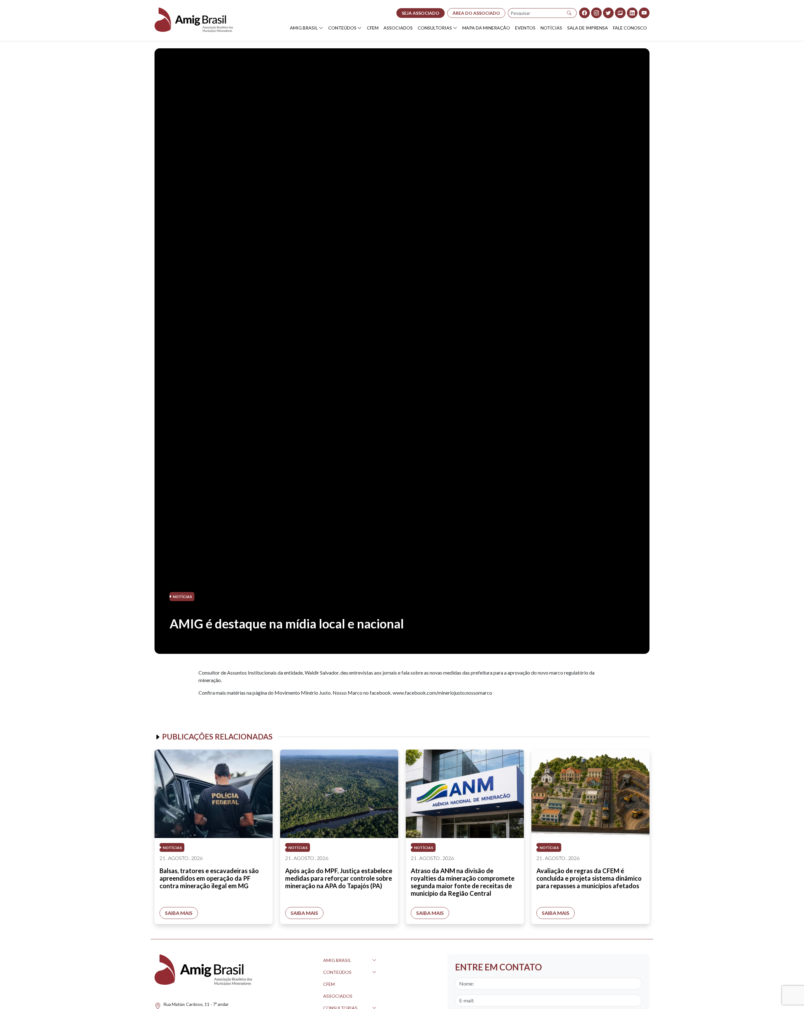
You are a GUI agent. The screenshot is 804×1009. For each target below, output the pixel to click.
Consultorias (435, 27)
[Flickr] (620, 13)
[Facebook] (584, 13)
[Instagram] (596, 13)
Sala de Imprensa (587, 27)
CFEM (372, 27)
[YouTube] (644, 13)
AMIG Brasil (304, 27)
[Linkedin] (632, 13)
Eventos (525, 27)
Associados (398, 27)
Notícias (551, 27)
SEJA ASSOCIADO (420, 13)
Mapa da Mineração (486, 27)
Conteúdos (342, 27)
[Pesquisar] (569, 13)
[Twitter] (608, 13)
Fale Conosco (630, 27)
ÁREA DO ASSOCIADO (476, 13)
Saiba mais (179, 913)
